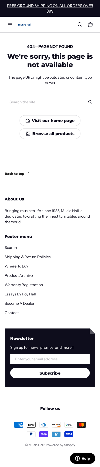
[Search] (90, 102)
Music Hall (36, 445)
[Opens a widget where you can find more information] (82, 459)
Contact (12, 312)
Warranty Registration (24, 284)
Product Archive (19, 275)
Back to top (14, 174)
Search (11, 247)
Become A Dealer (19, 303)
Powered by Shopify (60, 445)
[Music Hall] (25, 24)
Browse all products (53, 133)
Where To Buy (16, 266)
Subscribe (50, 373)
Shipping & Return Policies (28, 256)
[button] (80, 25)
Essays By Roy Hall (20, 294)
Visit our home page (53, 120)
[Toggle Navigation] (10, 25)
